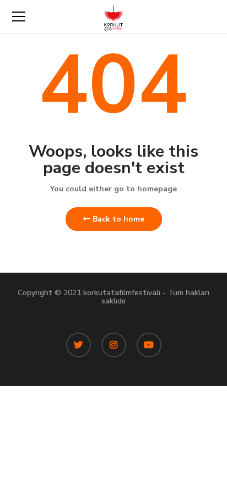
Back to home (118, 219)
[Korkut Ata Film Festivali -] (113, 16)
